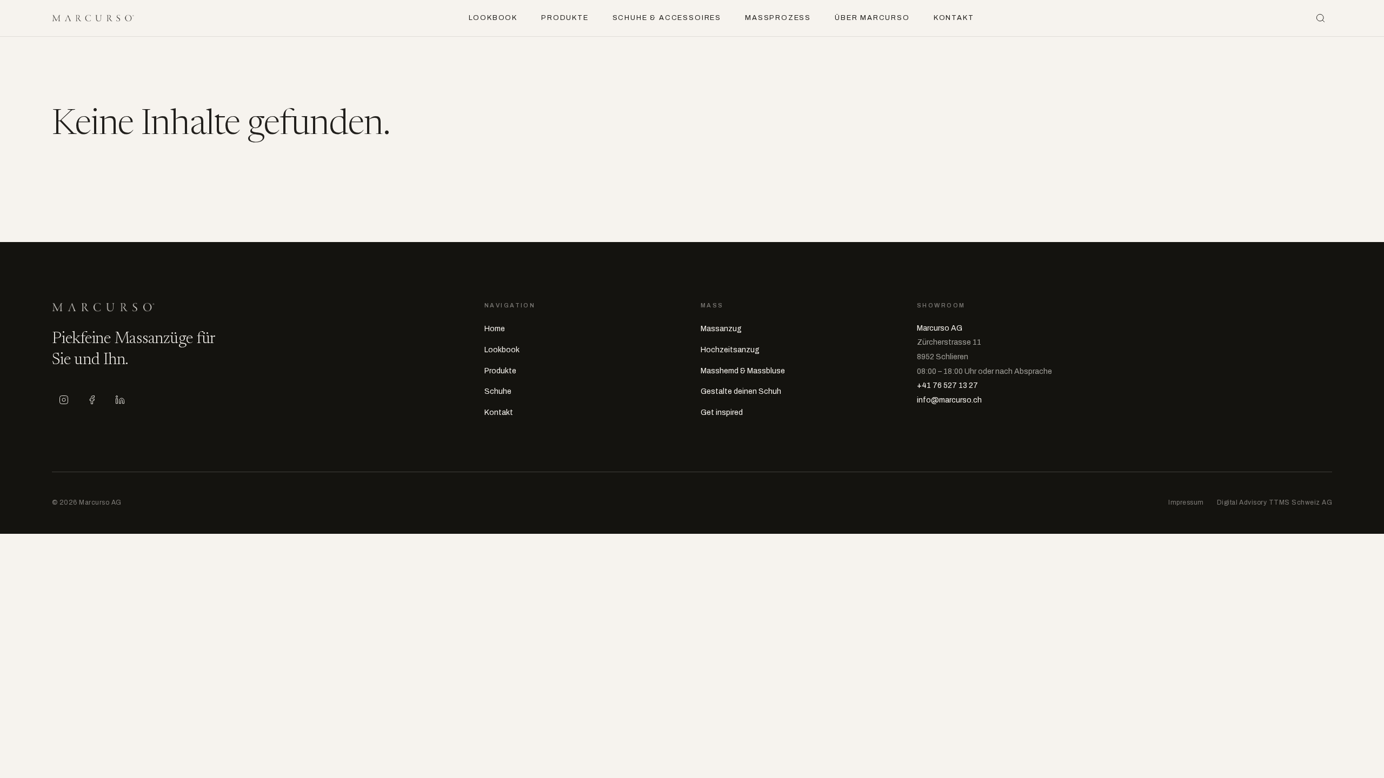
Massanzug (721, 329)
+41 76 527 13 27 (947, 385)
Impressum (1185, 502)
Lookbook (493, 18)
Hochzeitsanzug (730, 350)
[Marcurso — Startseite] (93, 18)
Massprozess (778, 18)
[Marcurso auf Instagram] (64, 400)
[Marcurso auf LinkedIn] (120, 400)
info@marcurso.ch (949, 400)
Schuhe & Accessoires (667, 18)
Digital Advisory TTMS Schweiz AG (1274, 502)
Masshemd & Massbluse (743, 371)
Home (494, 329)
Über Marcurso (872, 18)
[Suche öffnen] (1320, 18)
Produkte (565, 18)
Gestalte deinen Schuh (741, 391)
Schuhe (497, 391)
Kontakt (954, 18)
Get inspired (722, 412)
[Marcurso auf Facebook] (92, 400)
